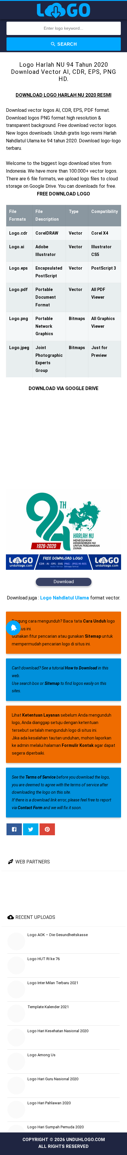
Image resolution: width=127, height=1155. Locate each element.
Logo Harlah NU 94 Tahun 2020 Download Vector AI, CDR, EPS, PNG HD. (63, 71)
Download (63, 581)
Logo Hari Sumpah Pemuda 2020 (55, 1127)
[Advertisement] (63, 440)
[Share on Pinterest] (47, 829)
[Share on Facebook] (14, 829)
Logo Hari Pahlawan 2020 (49, 1103)
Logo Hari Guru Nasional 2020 (52, 1079)
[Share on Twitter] (30, 829)
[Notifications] (13, 628)
